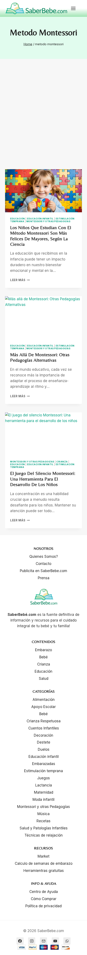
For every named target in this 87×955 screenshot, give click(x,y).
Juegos (43, 778)
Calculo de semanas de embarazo (43, 863)
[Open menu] (75, 8)
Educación (17, 218)
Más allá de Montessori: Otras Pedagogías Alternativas (39, 357)
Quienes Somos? (43, 556)
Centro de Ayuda (43, 892)
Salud (43, 678)
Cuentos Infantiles (43, 728)
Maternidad (43, 792)
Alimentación (44, 699)
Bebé (43, 657)
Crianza (62, 461)
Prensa (43, 578)
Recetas (43, 821)
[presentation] (43, 190)
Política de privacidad (43, 906)
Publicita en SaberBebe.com (43, 571)
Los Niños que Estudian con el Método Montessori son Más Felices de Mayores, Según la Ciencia (40, 236)
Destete (43, 742)
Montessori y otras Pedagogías (48, 221)
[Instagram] (31, 940)
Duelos (43, 749)
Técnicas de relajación (43, 835)
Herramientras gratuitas (43, 871)
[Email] (43, 940)
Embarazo (43, 650)
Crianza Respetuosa (44, 721)
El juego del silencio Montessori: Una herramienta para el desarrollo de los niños (42, 479)
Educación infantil (40, 218)
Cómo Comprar (43, 899)
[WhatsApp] (67, 940)
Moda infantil (43, 799)
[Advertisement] (43, 119)
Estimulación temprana (43, 771)
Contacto (43, 564)
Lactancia (43, 785)
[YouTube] (55, 940)
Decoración (43, 735)
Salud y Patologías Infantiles (44, 828)
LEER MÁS (20, 280)
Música (43, 814)
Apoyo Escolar (43, 707)
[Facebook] (20, 940)
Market (43, 856)
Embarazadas (43, 764)
